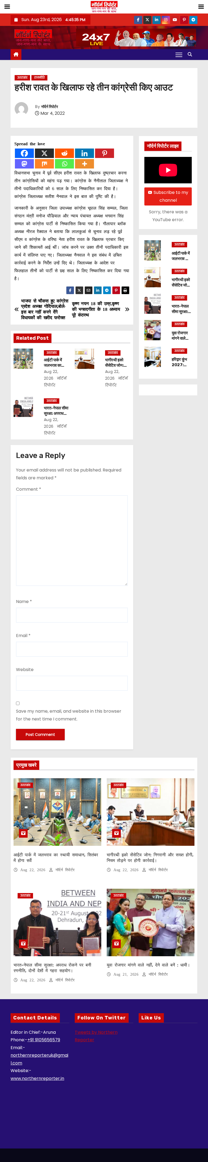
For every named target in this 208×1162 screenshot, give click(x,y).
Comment (28, 489)
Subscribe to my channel (171, 196)
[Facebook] (24, 153)
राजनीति (39, 78)
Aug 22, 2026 (34, 870)
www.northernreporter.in (37, 1078)
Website (25, 669)
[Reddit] (64, 153)
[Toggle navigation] (179, 54)
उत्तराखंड (22, 78)
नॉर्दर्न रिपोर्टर (49, 107)
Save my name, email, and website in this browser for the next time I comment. (68, 715)
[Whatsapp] (64, 164)
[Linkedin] (84, 153)
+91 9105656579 (43, 1040)
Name (24, 601)
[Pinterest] (104, 153)
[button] (191, 54)
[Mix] (44, 164)
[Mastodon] (24, 164)
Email (23, 635)
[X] (44, 153)
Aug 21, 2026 (127, 974)
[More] (84, 164)
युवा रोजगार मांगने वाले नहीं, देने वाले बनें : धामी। (181, 341)
